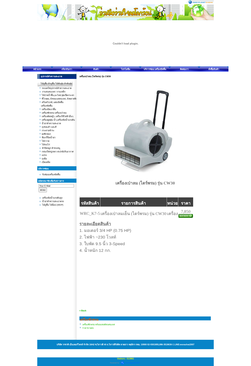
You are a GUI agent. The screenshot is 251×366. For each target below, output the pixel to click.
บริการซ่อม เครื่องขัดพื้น (155, 69)
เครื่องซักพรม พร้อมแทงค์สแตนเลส (98, 324)
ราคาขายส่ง (88, 328)
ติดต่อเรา (184, 69)
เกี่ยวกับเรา (67, 69)
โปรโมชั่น (125, 69)
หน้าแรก (37, 69)
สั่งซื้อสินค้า (213, 69)
